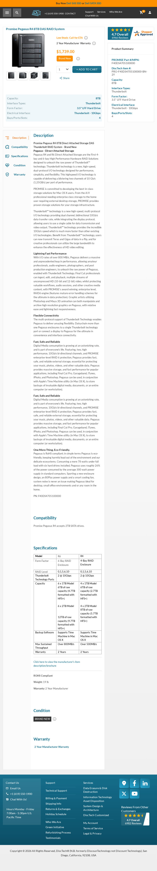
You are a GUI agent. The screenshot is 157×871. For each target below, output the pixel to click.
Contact (70, 13)
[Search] (17, 12)
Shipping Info (53, 803)
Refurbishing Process (58, 832)
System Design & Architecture (93, 807)
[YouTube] (134, 793)
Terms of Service (93, 828)
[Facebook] (134, 783)
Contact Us (12, 782)
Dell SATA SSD (93, 3)
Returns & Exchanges (58, 809)
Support (89, 11)
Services (101, 11)
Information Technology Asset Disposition (97, 798)
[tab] (17, 137)
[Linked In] (145, 783)
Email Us (15, 788)
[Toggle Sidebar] (7, 12)
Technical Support (56, 790)
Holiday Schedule (56, 814)
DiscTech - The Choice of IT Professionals (36, 13)
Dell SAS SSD (73, 3)
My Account (90, 823)
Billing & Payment (56, 798)
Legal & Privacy (92, 833)
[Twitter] (124, 793)
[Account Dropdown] (150, 12)
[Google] (124, 783)
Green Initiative (55, 827)
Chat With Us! (18, 799)
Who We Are (115, 11)
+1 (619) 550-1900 (54, 13)
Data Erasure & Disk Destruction (95, 790)
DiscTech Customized (96, 815)
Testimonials (53, 837)
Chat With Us (91, 15)
